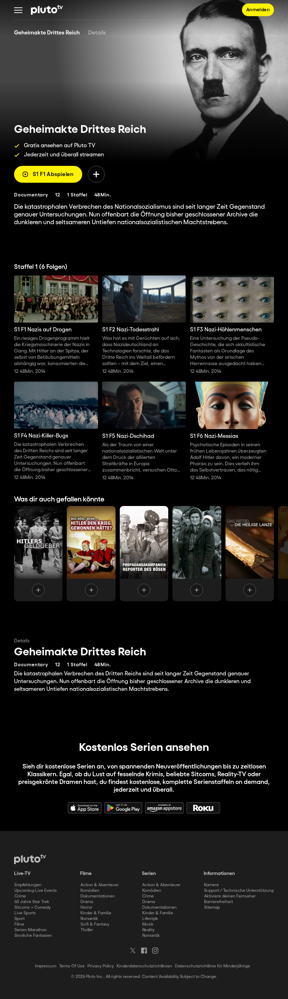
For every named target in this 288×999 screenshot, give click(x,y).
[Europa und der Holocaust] (196, 554)
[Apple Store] (85, 807)
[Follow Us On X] (132, 950)
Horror (86, 907)
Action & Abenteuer (99, 885)
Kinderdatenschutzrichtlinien (144, 966)
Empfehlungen (27, 885)
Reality (148, 930)
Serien (149, 873)
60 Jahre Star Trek (31, 902)
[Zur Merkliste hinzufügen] (96, 174)
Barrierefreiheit (218, 902)
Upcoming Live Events (35, 890)
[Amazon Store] (164, 807)
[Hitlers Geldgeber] (38, 554)
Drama (86, 902)
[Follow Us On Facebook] (144, 950)
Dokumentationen (97, 896)
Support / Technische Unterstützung (239, 890)
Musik (147, 924)
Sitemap (212, 907)
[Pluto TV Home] (47, 9)
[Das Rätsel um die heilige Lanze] (249, 554)
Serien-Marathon (30, 930)
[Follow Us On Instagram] (155, 950)
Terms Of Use (72, 966)
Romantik (89, 918)
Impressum (45, 966)
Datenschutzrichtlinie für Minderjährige (212, 966)
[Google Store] (123, 807)
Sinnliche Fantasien (33, 935)
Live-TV (22, 873)
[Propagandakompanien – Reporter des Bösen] (144, 554)
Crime (20, 896)
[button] (18, 10)
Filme (19, 924)
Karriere (211, 885)
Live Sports (25, 913)
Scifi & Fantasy (94, 924)
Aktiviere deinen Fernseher (230, 896)
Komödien (89, 890)
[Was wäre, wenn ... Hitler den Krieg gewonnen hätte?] (91, 554)
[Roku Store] (203, 807)
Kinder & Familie (95, 913)
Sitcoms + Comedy (32, 907)
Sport (19, 918)
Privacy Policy (100, 966)
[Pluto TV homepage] (30, 859)
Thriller (86, 930)
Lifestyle (150, 918)
